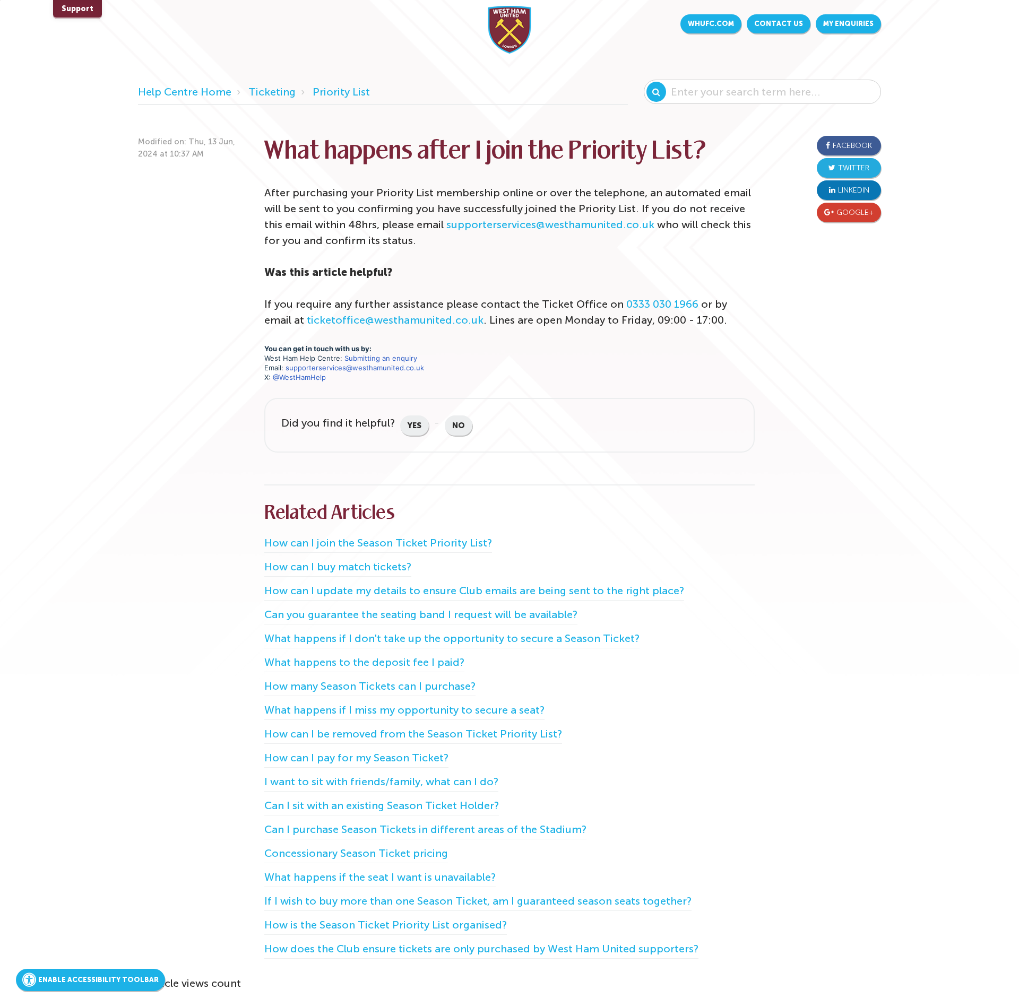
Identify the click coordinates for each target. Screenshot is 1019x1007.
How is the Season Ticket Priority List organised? (385, 924)
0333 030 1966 (662, 304)
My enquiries (848, 24)
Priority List (341, 91)
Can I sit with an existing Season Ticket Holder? (381, 805)
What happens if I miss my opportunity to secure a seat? (404, 710)
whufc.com (711, 24)
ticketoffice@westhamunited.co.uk (395, 320)
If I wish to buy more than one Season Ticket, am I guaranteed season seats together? (478, 901)
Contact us (778, 24)
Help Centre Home (184, 91)
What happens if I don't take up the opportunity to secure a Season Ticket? (452, 638)
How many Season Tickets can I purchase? (370, 686)
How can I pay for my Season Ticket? (356, 757)
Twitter (853, 167)
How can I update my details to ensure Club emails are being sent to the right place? (474, 590)
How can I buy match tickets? (337, 566)
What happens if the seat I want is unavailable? (380, 877)
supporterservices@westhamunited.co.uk (550, 224)
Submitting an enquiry (380, 358)
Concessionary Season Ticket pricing (356, 853)
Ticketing (272, 91)
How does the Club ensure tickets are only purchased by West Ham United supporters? (481, 948)
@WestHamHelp (299, 377)
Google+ (855, 212)
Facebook (852, 145)
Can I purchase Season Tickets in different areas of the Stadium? (425, 829)
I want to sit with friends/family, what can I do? (381, 781)
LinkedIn (853, 190)
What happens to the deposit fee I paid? (364, 662)
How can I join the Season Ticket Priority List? (378, 542)
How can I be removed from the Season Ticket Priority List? (413, 733)
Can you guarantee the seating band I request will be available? (420, 614)
